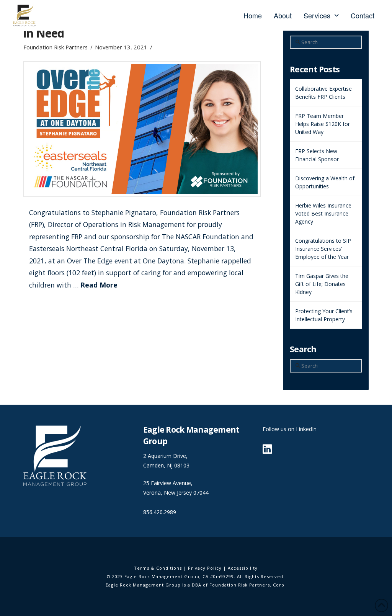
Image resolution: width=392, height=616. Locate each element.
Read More (99, 284)
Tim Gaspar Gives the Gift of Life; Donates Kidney (321, 284)
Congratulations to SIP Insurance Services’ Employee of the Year (323, 248)
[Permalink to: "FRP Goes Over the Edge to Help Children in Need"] (142, 129)
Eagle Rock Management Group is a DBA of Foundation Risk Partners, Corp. (196, 585)
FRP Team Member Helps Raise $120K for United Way (322, 124)
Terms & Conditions (158, 568)
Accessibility (243, 568)
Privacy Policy (205, 568)
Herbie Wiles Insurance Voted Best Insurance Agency (323, 213)
